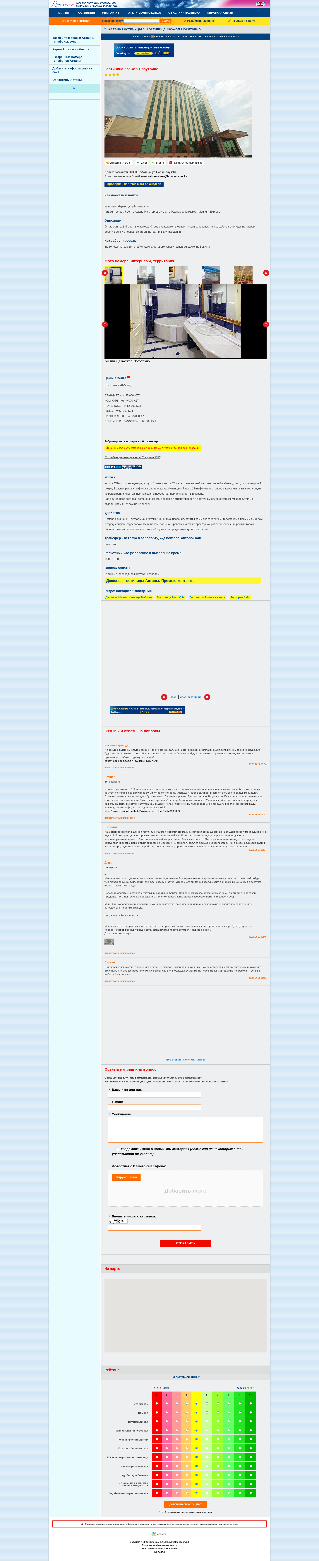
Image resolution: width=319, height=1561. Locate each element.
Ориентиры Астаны (67, 79)
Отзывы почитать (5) (120, 163)
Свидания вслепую (184, 12)
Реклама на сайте (243, 20)
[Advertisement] (185, 645)
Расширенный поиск (201, 20)
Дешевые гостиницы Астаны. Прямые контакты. (150, 581)
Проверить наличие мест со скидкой (134, 184)
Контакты (159, 1552)
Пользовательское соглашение (159, 1548)
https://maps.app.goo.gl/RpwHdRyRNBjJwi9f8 (131, 760)
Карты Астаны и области (71, 49)
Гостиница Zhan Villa (170, 597)
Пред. (173, 696)
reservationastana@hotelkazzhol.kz (163, 176)
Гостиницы (85, 12)
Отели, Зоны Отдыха (144, 12)
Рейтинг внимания (77, 20)
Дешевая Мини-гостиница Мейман (128, 597)
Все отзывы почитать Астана (185, 1059)
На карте (159, 163)
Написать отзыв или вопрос (187, 163)
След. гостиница (190, 696)
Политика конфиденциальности (159, 1545)
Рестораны (111, 12)
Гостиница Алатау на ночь (207, 597)
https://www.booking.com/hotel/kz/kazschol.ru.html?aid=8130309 (142, 811)
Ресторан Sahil (240, 597)
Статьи (63, 12)
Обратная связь (220, 12)
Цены (144, 163)
